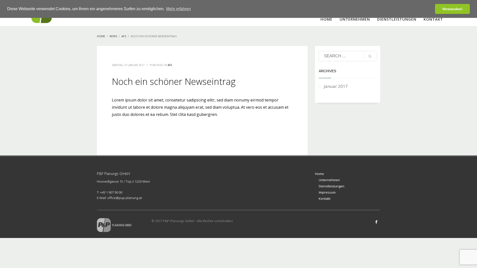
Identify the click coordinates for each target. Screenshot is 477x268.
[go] (369, 56)
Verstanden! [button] (452, 9)
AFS (170, 65)
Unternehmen (329, 180)
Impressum (327, 192)
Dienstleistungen (331, 186)
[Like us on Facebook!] (376, 222)
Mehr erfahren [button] (178, 9)
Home (319, 173)
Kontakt (324, 198)
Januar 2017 (336, 86)
